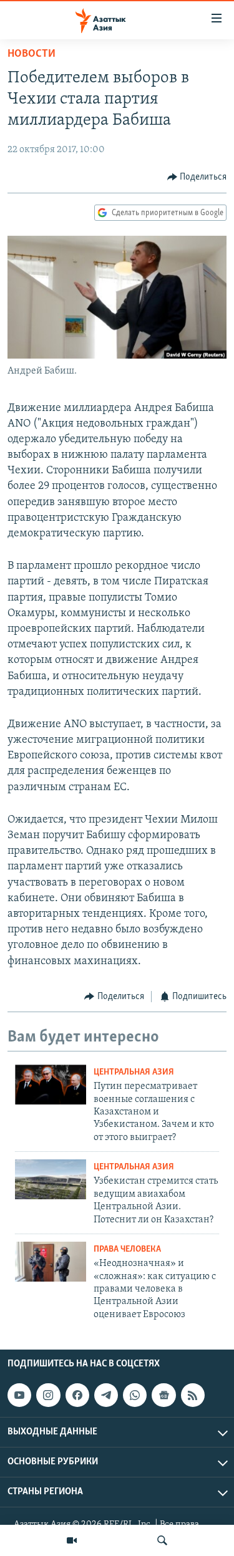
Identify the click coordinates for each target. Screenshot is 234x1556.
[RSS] (193, 1395)
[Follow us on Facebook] (77, 1395)
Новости (31, 54)
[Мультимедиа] (71, 1540)
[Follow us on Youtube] (19, 1395)
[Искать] (162, 1540)
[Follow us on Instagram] (48, 1395)
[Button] (197, 177)
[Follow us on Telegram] (106, 1395)
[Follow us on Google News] (163, 1395)
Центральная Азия (134, 1072)
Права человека (127, 1249)
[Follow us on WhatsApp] (135, 1395)
